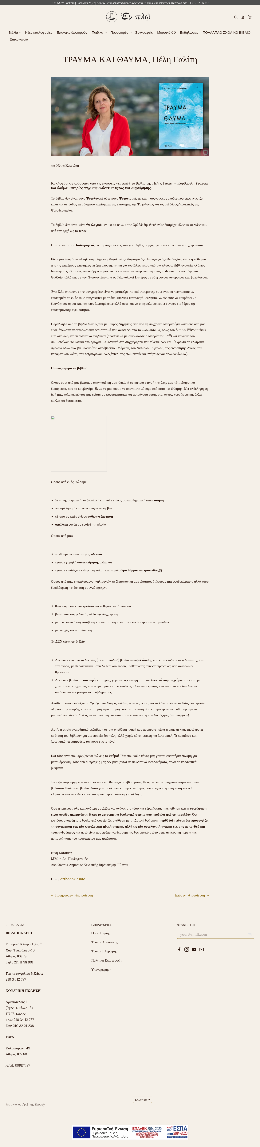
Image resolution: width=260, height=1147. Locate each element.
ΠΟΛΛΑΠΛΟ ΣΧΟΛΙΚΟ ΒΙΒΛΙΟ (226, 32)
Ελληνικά (141, 1100)
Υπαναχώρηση (101, 969)
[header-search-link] (234, 17)
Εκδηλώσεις (189, 32)
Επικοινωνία (19, 39)
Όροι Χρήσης (100, 933)
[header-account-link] (241, 17)
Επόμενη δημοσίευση (190, 895)
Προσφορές (119, 32)
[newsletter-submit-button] (250, 935)
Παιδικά (98, 32)
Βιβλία (14, 32)
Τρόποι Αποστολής (104, 942)
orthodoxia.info (72, 879)
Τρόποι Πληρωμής (104, 951)
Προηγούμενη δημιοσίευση (73, 895)
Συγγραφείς (144, 32)
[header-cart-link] (248, 17)
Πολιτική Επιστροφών (106, 960)
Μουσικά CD (166, 32)
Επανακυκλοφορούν (72, 32)
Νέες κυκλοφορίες (38, 32)
